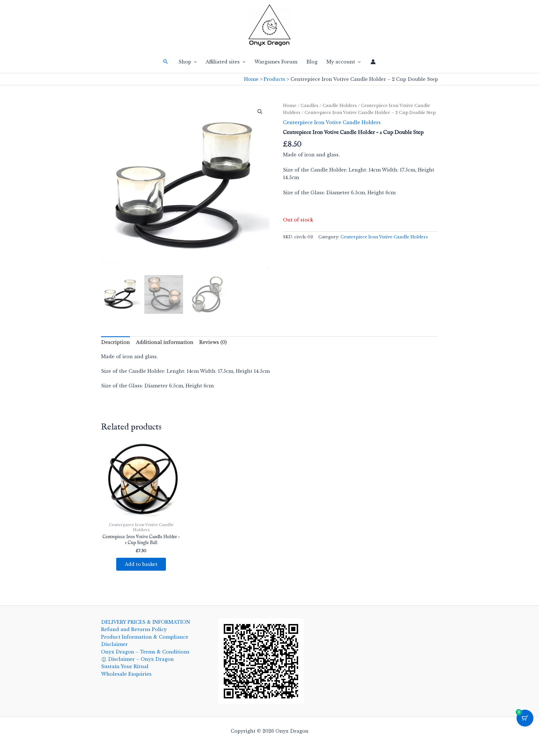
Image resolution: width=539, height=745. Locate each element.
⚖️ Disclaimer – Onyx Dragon (137, 659)
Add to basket (141, 564)
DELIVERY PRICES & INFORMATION (145, 622)
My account (340, 62)
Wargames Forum (275, 62)
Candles (309, 105)
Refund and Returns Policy (134, 629)
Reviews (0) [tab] (213, 342)
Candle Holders (340, 105)
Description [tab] (115, 342)
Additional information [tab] (164, 342)
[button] (165, 61)
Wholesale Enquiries (126, 674)
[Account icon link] (373, 61)
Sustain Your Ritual (125, 666)
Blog (312, 62)
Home (289, 105)
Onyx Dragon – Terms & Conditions (145, 652)
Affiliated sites (222, 62)
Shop (185, 62)
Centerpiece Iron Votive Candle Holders (332, 122)
